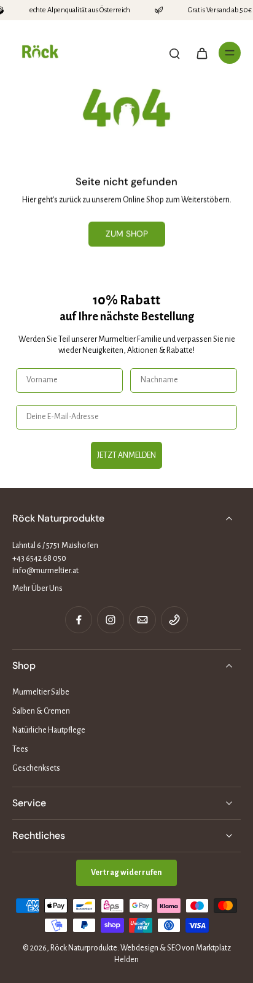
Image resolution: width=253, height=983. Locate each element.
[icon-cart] (201, 52)
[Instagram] (110, 619)
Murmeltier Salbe (40, 692)
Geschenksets (36, 768)
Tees (20, 749)
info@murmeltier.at (45, 570)
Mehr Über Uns (37, 588)
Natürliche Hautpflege (48, 730)
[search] (174, 52)
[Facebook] (78, 619)
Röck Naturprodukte (83, 948)
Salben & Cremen (41, 711)
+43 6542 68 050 (39, 558)
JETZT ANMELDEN (126, 455)
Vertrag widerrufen (126, 872)
